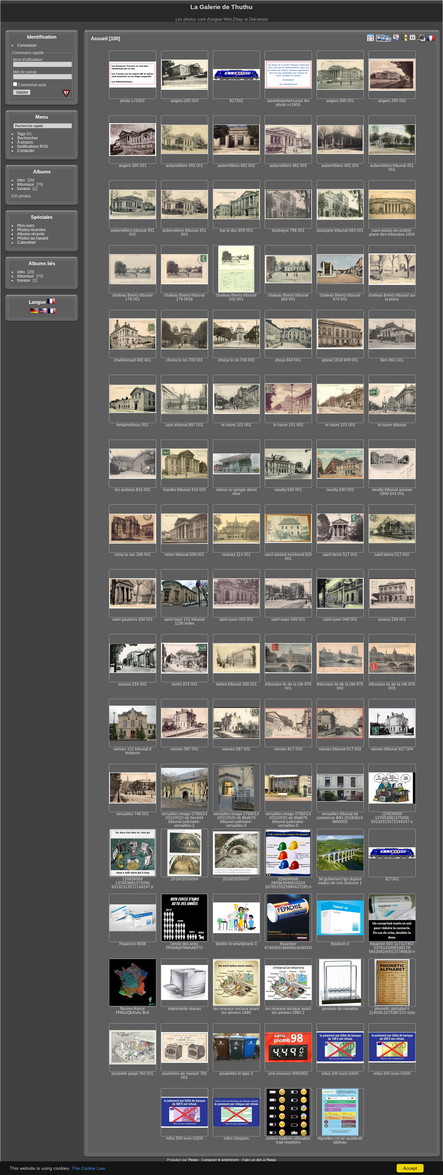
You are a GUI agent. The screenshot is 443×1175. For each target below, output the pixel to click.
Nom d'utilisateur (27, 59)
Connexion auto (31, 85)
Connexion (27, 45)
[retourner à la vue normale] (404, 37)
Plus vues (25, 225)
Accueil (99, 38)
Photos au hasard (32, 238)
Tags (21, 134)
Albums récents (30, 234)
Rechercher (27, 138)
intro (21, 180)
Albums (42, 171)
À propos (25, 142)
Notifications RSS (32, 146)
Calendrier (26, 242)
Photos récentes (31, 230)
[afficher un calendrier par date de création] (421, 38)
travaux (23, 188)
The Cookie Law (88, 1168)
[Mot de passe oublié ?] (66, 93)
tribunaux (25, 184)
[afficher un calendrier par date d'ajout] (412, 37)
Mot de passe (25, 72)
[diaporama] (396, 37)
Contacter (25, 150)
